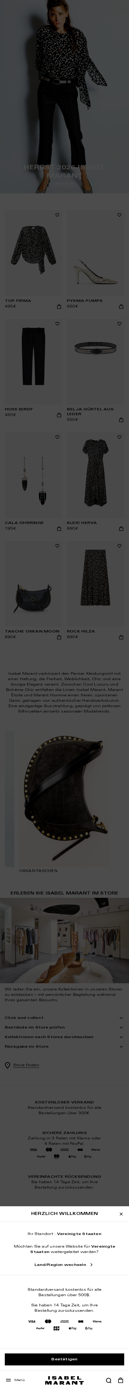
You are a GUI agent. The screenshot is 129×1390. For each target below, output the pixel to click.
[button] (108, 1380)
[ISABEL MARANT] (64, 1380)
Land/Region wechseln (60, 1265)
